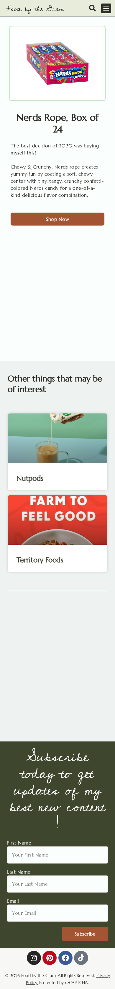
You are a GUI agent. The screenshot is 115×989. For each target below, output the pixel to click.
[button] (106, 8)
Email (14, 901)
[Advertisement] (57, 301)
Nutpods (30, 478)
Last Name (19, 872)
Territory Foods (40, 560)
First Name (20, 843)
